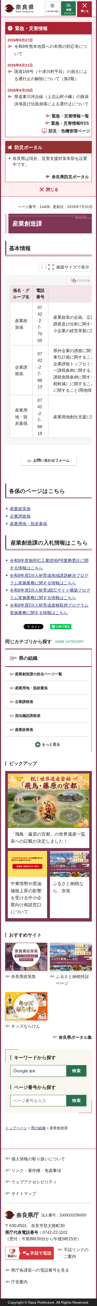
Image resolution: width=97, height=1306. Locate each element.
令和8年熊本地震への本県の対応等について (50, 50)
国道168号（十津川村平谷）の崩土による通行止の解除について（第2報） (50, 75)
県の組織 (28, 658)
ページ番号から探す (35, 1087)
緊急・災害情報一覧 (70, 116)
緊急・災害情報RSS (70, 123)
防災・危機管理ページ (69, 131)
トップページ (16, 1128)
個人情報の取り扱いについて (38, 1159)
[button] (52, 8)
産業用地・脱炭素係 (28, 524)
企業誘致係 (20, 516)
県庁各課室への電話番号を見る (40, 1270)
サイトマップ (23, 1193)
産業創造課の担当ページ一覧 (38, 674)
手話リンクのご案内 (76, 1253)
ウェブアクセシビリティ (34, 1182)
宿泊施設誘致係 (27, 716)
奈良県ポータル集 (75, 1037)
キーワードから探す (35, 1057)
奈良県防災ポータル (70, 177)
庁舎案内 (19, 1282)
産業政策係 (20, 509)
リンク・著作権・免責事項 (36, 1170)
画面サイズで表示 (72, 267)
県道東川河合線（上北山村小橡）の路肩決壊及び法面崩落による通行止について (51, 100)
